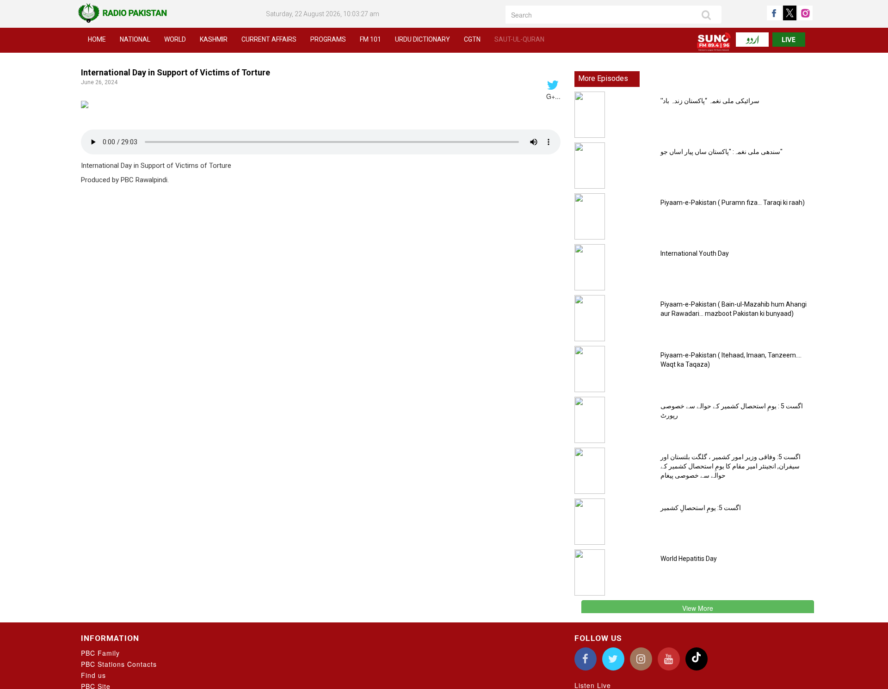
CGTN (472, 39)
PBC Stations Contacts (119, 664)
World (175, 39)
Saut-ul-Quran (519, 39)
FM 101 (370, 39)
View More (697, 608)
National (135, 39)
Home (97, 39)
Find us (93, 675)
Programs (328, 39)
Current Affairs (268, 39)
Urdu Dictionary (422, 39)
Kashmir (214, 39)
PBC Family (100, 653)
